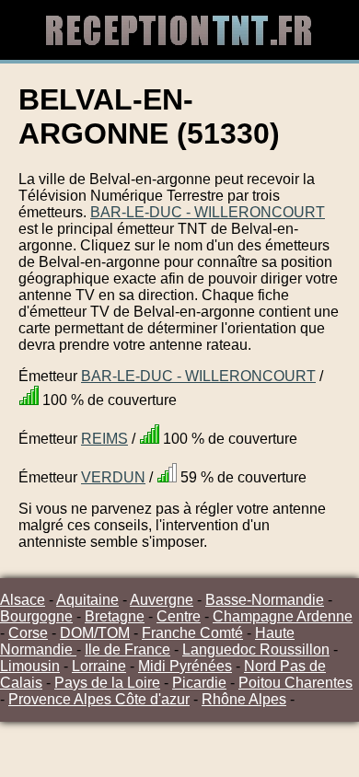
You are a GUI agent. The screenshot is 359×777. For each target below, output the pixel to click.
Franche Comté (192, 633)
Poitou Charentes (295, 682)
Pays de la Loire (107, 682)
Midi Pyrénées (185, 666)
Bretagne (115, 616)
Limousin (30, 666)
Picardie (199, 682)
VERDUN (113, 477)
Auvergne (161, 600)
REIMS (104, 438)
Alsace (22, 600)
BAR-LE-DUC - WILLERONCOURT (207, 212)
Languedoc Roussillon (256, 649)
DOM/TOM (95, 633)
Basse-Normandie (264, 600)
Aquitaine (87, 600)
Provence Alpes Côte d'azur (99, 699)
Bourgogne (36, 616)
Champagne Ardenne (283, 616)
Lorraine (99, 666)
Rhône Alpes (244, 699)
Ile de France (127, 649)
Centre (178, 616)
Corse (28, 633)
